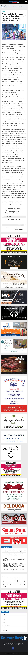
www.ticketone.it (6, 48)
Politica (4, 622)
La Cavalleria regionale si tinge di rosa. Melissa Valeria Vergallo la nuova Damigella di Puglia (14, 570)
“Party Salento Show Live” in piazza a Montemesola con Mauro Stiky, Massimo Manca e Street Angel (14, 550)
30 (20, 584)
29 (17, 584)
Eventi (3, 11)
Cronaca (4, 614)
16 (20, 581)
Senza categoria (6, 625)
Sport (4, 627)
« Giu (3, 586)
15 (17, 581)
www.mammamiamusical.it (14, 210)
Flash (4, 619)
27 (10, 584)
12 (7, 581)
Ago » (6, 586)
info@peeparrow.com (14, 211)
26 (7, 584)
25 (3, 584)
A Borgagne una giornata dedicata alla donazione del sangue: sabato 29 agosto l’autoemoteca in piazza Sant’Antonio (14, 559)
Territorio (5, 630)
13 (10, 581)
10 (24, 580)
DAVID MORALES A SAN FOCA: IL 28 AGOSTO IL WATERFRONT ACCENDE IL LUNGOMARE (13, 554)
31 (24, 584)
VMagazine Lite (20, 653)
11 (3, 581)
